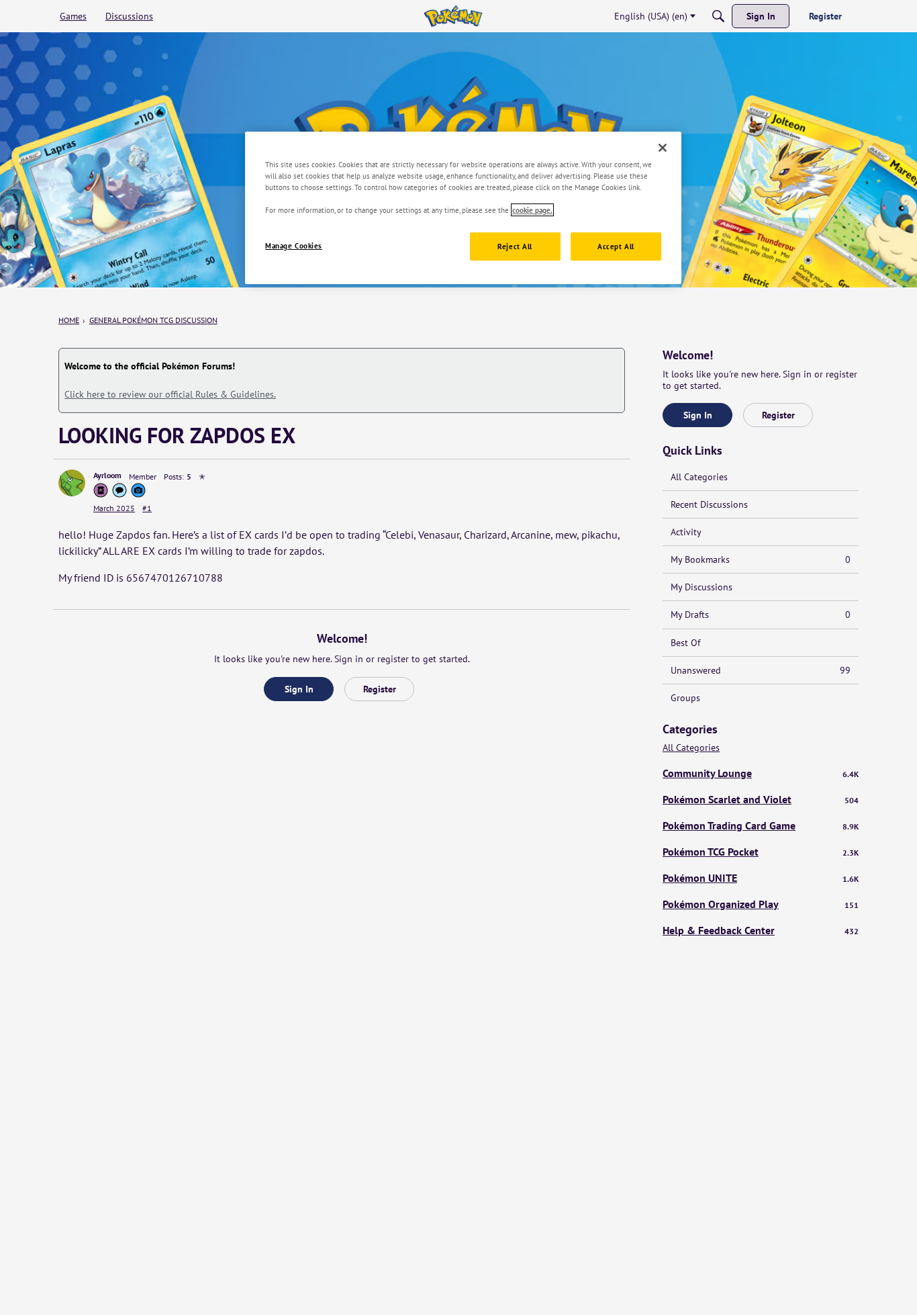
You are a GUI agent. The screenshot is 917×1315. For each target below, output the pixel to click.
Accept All (615, 246)
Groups (685, 698)
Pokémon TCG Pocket (761, 851)
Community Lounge (761, 773)
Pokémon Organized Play (761, 904)
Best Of (685, 643)
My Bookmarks (761, 559)
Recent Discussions (709, 504)
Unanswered (761, 670)
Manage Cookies (293, 245)
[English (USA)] (453, 16)
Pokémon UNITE (761, 878)
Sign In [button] (299, 689)
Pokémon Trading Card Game (761, 825)
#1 (147, 508)
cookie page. (532, 210)
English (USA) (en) (650, 16)
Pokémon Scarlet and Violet (761, 799)
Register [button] (379, 689)
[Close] (662, 148)
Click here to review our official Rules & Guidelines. (170, 394)
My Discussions (701, 587)
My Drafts (761, 614)
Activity (686, 532)
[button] (71, 482)
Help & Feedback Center (761, 930)
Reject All (514, 246)
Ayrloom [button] (107, 475)
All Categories (699, 477)
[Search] (718, 16)
